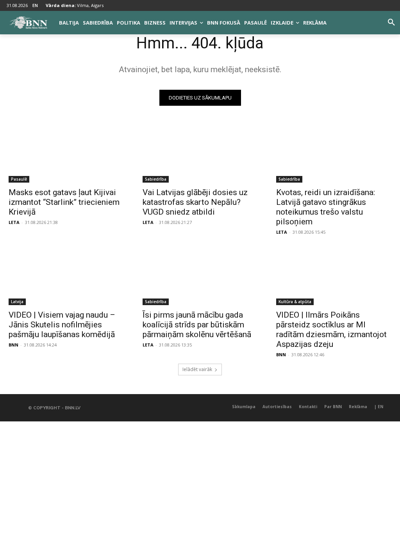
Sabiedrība (155, 179)
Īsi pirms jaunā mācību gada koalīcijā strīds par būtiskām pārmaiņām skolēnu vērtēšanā (197, 324)
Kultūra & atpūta (295, 301)
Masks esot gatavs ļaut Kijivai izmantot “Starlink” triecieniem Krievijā (64, 202)
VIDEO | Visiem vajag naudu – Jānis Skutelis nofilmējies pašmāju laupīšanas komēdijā (62, 324)
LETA (14, 222)
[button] (391, 22)
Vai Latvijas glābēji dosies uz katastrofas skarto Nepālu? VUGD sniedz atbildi (195, 202)
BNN (13, 345)
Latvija (17, 301)
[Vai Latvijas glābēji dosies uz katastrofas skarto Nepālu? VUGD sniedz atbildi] (200, 154)
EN (35, 5)
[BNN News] (28, 22)
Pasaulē (19, 179)
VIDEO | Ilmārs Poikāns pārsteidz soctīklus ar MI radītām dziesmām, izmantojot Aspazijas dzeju (331, 329)
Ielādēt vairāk (197, 369)
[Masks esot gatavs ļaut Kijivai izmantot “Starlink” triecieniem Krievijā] (66, 154)
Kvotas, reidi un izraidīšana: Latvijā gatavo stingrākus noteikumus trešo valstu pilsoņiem (325, 207)
